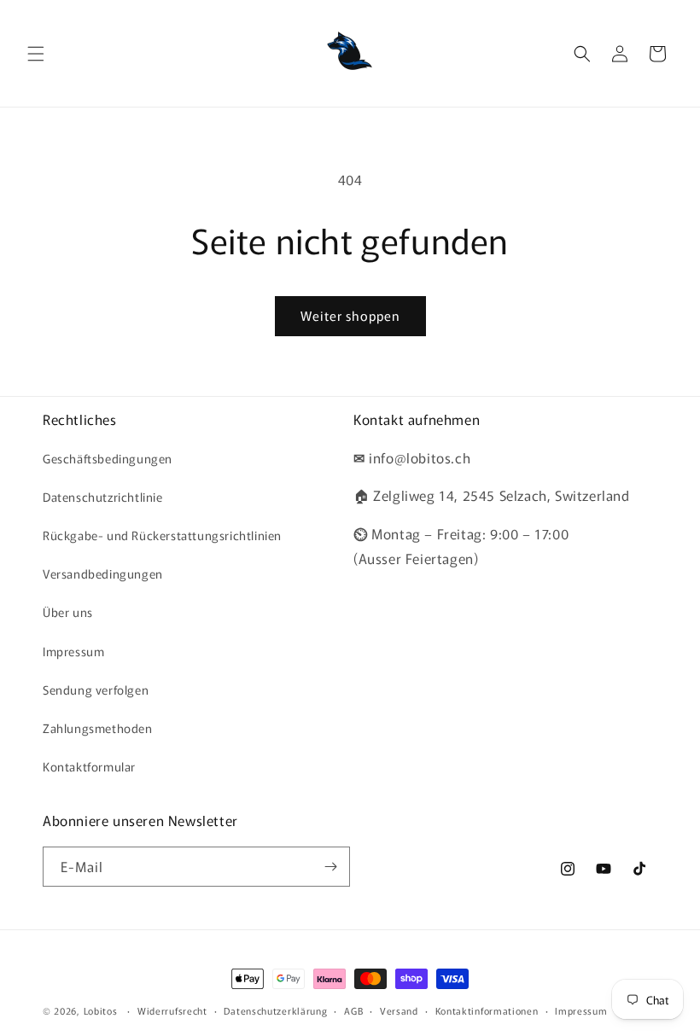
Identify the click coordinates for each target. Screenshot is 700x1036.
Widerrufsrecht (172, 1010)
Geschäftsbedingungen (107, 458)
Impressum (73, 651)
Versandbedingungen (103, 573)
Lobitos (101, 1010)
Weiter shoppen (350, 315)
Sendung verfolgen (96, 689)
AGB (353, 1010)
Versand (399, 1010)
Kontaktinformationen (487, 1010)
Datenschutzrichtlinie (103, 496)
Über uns (68, 611)
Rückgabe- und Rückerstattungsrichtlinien (162, 535)
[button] (36, 54)
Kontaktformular (89, 766)
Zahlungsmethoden (98, 727)
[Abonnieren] (330, 867)
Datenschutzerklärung (275, 1010)
